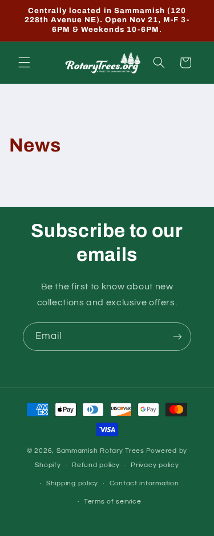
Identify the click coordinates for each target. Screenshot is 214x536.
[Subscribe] (177, 336)
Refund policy (96, 465)
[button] (24, 63)
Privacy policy (155, 465)
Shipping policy (72, 483)
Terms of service (113, 501)
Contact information (144, 483)
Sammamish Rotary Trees (100, 451)
